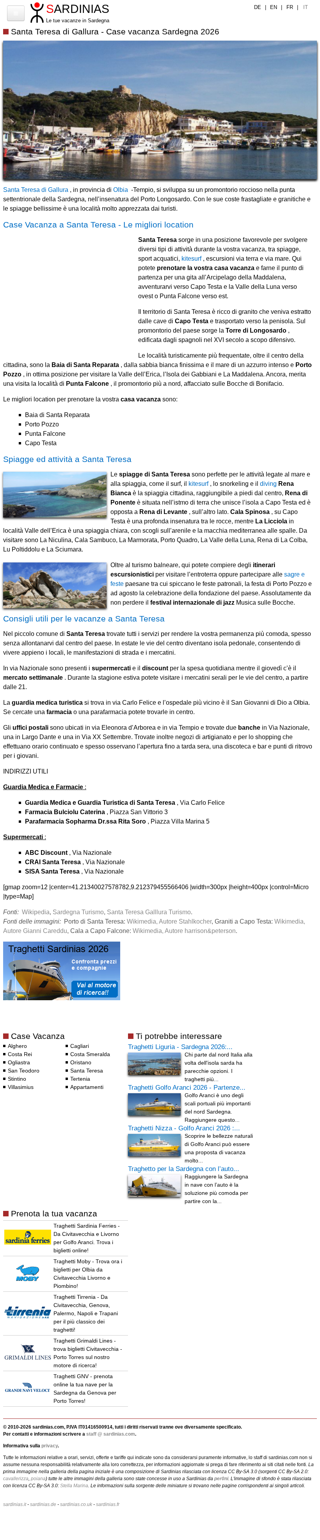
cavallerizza (15, 1478)
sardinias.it (14, 1504)
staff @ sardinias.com (110, 1434)
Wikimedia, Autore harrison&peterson (184, 931)
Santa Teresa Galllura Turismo (149, 912)
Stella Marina (74, 1485)
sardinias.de (43, 1504)
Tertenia (80, 1079)
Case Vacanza (38, 1035)
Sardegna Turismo (78, 912)
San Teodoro (23, 1070)
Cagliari (79, 1046)
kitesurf (191, 258)
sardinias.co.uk (76, 1504)
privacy (49, 1446)
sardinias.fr (107, 1504)
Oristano (80, 1062)
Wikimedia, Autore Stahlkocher (169, 921)
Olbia (120, 189)
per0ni (221, 1478)
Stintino (17, 1079)
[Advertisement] (68, 288)
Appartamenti (86, 1087)
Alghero (17, 1046)
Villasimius (21, 1087)
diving (268, 483)
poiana (38, 1478)
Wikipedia (36, 912)
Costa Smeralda (90, 1054)
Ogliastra (19, 1062)
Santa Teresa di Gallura (35, 189)
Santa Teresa (86, 1070)
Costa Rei (20, 1054)
